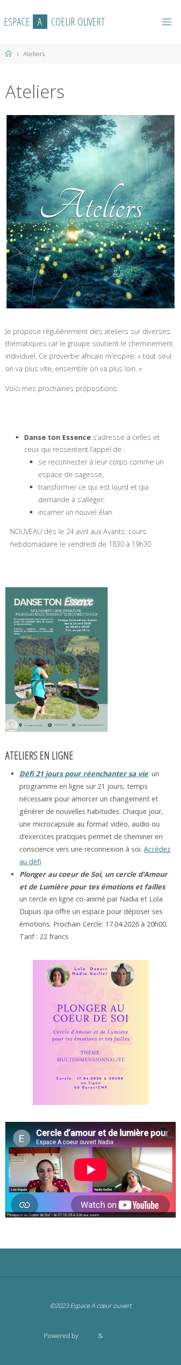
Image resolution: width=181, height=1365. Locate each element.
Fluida (87, 1335)
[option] (90, 211)
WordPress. (121, 1335)
